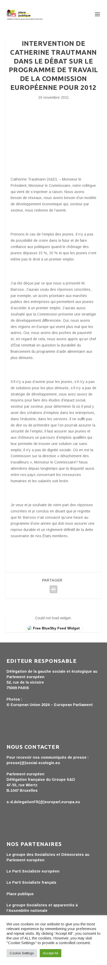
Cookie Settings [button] (22, 953)
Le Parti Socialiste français (31, 882)
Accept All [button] (50, 953)
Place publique (20, 894)
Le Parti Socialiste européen (32, 871)
